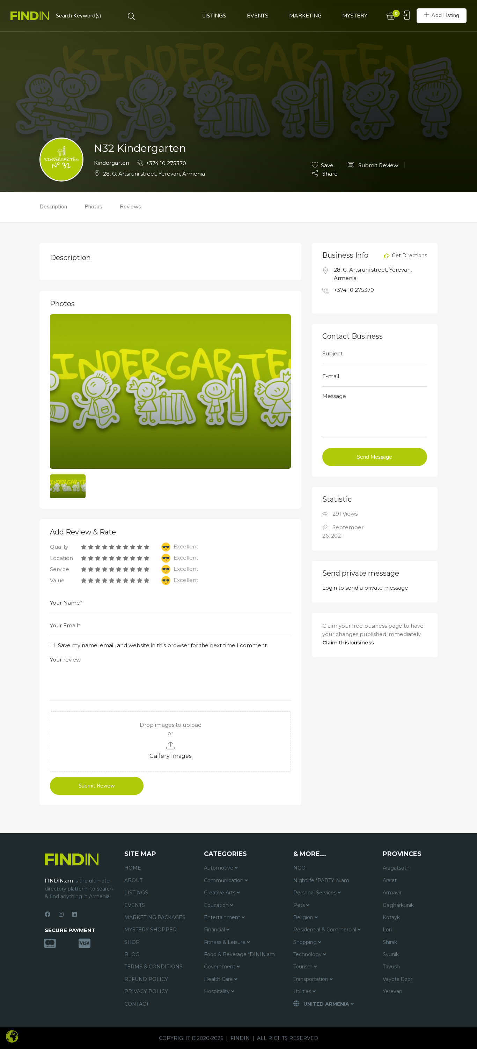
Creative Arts (220, 892)
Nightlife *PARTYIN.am (321, 880)
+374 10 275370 (166, 163)
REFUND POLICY (146, 979)
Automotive (219, 868)
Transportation (311, 979)
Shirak (390, 942)
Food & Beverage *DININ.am (239, 954)
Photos (93, 206)
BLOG (131, 954)
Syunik (391, 954)
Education (217, 905)
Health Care (219, 979)
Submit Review (377, 165)
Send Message (374, 456)
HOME (132, 868)
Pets (299, 905)
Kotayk (391, 917)
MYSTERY (354, 16)
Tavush (391, 966)
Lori (387, 929)
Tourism (303, 966)
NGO (299, 868)
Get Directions (408, 256)
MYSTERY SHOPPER (150, 929)
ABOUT (133, 880)
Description (53, 206)
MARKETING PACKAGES (154, 917)
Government (220, 966)
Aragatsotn (396, 868)
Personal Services (315, 892)
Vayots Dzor (397, 979)
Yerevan (392, 991)
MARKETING (305, 16)
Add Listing (445, 15)
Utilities (303, 991)
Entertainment (223, 917)
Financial (215, 929)
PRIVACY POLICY (146, 991)
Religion (304, 917)
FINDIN (240, 1038)
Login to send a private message (365, 587)
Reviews (130, 206)
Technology (308, 954)
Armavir (392, 892)
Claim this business (348, 642)
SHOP (132, 942)
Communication (224, 880)
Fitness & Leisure (225, 942)
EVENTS (258, 16)
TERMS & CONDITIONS (153, 966)
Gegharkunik (398, 905)
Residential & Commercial (325, 929)
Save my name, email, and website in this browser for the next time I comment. (163, 645)
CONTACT (136, 1004)
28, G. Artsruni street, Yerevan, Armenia (154, 173)
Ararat (390, 880)
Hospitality (217, 991)
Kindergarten (111, 163)
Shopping (305, 942)
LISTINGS (214, 16)
